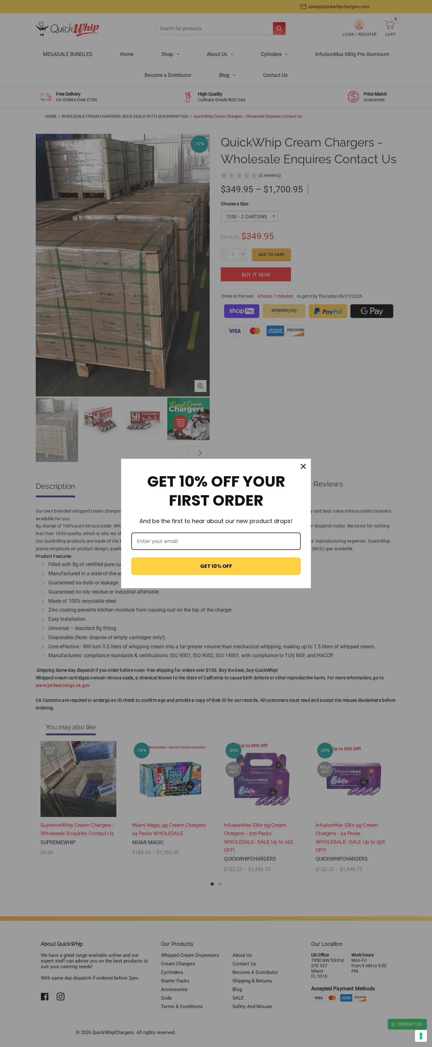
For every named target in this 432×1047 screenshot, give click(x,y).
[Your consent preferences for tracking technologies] (421, 1036)
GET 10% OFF (216, 566)
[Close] (303, 466)
